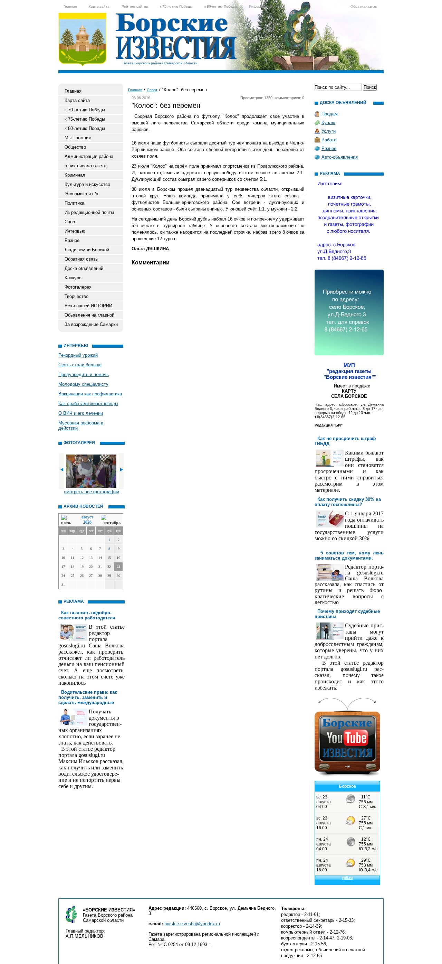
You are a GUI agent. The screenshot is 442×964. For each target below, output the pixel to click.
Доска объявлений (84, 268)
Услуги (328, 131)
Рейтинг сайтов (135, 6)
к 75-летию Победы (176, 6)
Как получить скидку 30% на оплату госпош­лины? (348, 502)
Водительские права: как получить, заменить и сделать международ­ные (87, 697)
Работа (328, 139)
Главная (70, 6)
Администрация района (89, 156)
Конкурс (73, 277)
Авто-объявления (339, 157)
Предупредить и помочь (83, 374)
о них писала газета (85, 165)
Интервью (75, 231)
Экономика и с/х (81, 193)
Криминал (75, 175)
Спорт (71, 221)
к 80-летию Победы (220, 6)
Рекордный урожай (78, 355)
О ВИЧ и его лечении (80, 413)
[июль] (67, 520)
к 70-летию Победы (85, 109)
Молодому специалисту (83, 384)
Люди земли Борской (87, 249)
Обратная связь (363, 6)
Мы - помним (78, 137)
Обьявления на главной (89, 315)
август (87, 517)
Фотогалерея (78, 287)
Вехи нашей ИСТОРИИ (88, 305)
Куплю (328, 122)
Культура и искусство (87, 184)
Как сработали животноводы (88, 403)
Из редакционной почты (89, 212)
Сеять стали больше (80, 364)
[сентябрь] (111, 520)
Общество (75, 147)
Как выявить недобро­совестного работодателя (86, 615)
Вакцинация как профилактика (90, 393)
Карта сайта (99, 6)
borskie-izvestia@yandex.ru (192, 923)
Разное (72, 240)
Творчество (76, 296)
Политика (74, 203)
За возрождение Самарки (91, 324)
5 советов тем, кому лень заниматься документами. (349, 555)
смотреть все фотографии (91, 491)
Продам (329, 113)
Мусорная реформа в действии (80, 425)
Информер (258, 6)
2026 (87, 522)
